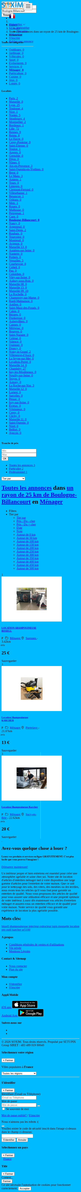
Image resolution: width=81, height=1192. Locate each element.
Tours (14, 182)
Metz (13, 203)
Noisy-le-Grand (20, 351)
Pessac (14, 399)
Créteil (14, 267)
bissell (6, 926)
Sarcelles (16, 395)
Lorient (15, 392)
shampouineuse (19, 926)
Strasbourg (17, 118)
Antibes (15, 304)
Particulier (16, 468)
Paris (13, 98)
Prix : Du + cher (26, 524)
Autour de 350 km (27, 558)
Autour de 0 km (26, 534)
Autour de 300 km (27, 554)
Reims (14, 135)
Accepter (25, 1188)
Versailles (16, 260)
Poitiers (15, 257)
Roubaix (15, 233)
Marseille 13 (18, 247)
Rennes (15, 132)
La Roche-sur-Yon (21, 385)
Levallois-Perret (20, 361)
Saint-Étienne (18, 145)
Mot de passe (9, 1101)
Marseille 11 (18, 419)
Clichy (14, 415)
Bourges (15, 331)
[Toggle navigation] (28, 6)
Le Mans (16, 176)
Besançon (16, 196)
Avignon (15, 243)
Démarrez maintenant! (15, 867)
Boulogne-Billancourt (24, 220)
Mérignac (16, 328)
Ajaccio (15, 432)
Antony (15, 382)
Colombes (16, 274)
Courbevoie (17, 263)
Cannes (15, 324)
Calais (14, 311)
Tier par (21, 517)
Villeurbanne (18, 192)
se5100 (26, 929)
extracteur (46, 926)
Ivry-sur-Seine (19, 402)
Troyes (14, 378)
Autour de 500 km (27, 568)
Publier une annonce (21, 41)
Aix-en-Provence (20, 165)
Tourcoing (16, 236)
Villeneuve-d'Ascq (21, 355)
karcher (17, 929)
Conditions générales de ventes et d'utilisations (36, 944)
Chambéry (17, 368)
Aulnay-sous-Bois (21, 280)
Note (19, 531)
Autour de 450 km (27, 565)
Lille (14, 128)
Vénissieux (17, 409)
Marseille (16, 101)
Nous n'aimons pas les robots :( (20, 1121)
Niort (13, 426)
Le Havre (16, 138)
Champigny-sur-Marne (24, 297)
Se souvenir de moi (17, 1109)
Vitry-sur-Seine (19, 277)
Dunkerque (17, 317)
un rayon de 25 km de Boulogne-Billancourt (39, 494)
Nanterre (15, 253)
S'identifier (23, 27)
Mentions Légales (19, 951)
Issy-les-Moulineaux (22, 372)
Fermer (7, 1181)
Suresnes (31, 638)
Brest (13, 172)
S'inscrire (22, 31)
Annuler (22, 1140)
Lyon (14, 105)
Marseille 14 (18, 365)
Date (19, 527)
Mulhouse (16, 209)
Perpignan (16, 213)
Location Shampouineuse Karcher (20, 806)
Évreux (15, 405)
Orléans (15, 199)
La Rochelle (18, 294)
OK (5, 458)
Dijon (14, 159)
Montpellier (17, 122)
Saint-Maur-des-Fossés (24, 307)
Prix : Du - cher (26, 521)
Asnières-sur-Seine (21, 250)
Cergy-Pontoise (20, 142)
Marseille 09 (18, 290)
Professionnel (18, 472)
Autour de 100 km (27, 541)
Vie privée (15, 947)
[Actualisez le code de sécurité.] (3, 1125)
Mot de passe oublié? (14, 1115)
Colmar (15, 338)
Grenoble (16, 155)
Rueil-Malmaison (21, 301)
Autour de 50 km (27, 537)
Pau (13, 270)
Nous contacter (18, 966)
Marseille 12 (18, 388)
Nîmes (14, 162)
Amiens (15, 179)
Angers (15, 152)
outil (9, 929)
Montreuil (16, 240)
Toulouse (16, 108)
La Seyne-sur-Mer (21, 358)
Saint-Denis (17, 230)
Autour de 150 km (27, 544)
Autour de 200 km (27, 548)
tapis (55, 926)
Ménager (51, 501)
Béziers (15, 314)
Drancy (15, 348)
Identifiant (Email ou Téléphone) (21, 1094)
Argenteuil (17, 226)
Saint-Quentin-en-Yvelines (26, 169)
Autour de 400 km (27, 561)
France (7, 1158)
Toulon (15, 149)
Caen (13, 216)
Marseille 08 (18, 284)
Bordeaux (16, 125)
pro (4, 929)
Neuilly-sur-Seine (21, 375)
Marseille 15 (18, 287)
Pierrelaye (32, 727)
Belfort (14, 429)
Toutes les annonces (22, 465)
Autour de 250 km (27, 551)
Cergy (14, 412)
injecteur (34, 926)
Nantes (14, 115)
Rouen (14, 206)
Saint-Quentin (19, 422)
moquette (64, 926)
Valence (15, 341)
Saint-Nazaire (18, 334)
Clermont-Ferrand (21, 189)
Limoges (15, 186)
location (74, 926)
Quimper (16, 345)
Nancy (14, 223)
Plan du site (16, 969)
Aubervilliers (18, 321)
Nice (13, 111)
